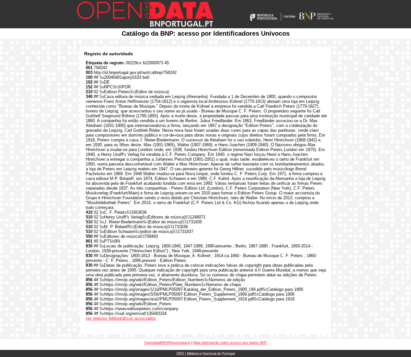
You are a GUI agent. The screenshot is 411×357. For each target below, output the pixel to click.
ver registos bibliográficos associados (121, 318)
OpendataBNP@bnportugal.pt (167, 342)
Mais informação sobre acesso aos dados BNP (230, 342)
